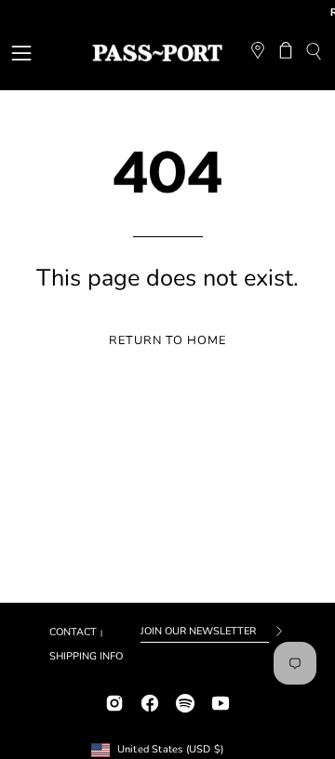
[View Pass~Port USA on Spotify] (185, 700)
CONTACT (73, 632)
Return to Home (167, 340)
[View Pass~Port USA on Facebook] (150, 700)
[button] (313, 53)
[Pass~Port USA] (157, 53)
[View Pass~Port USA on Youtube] (220, 700)
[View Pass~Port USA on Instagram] (114, 700)
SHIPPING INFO (86, 656)
